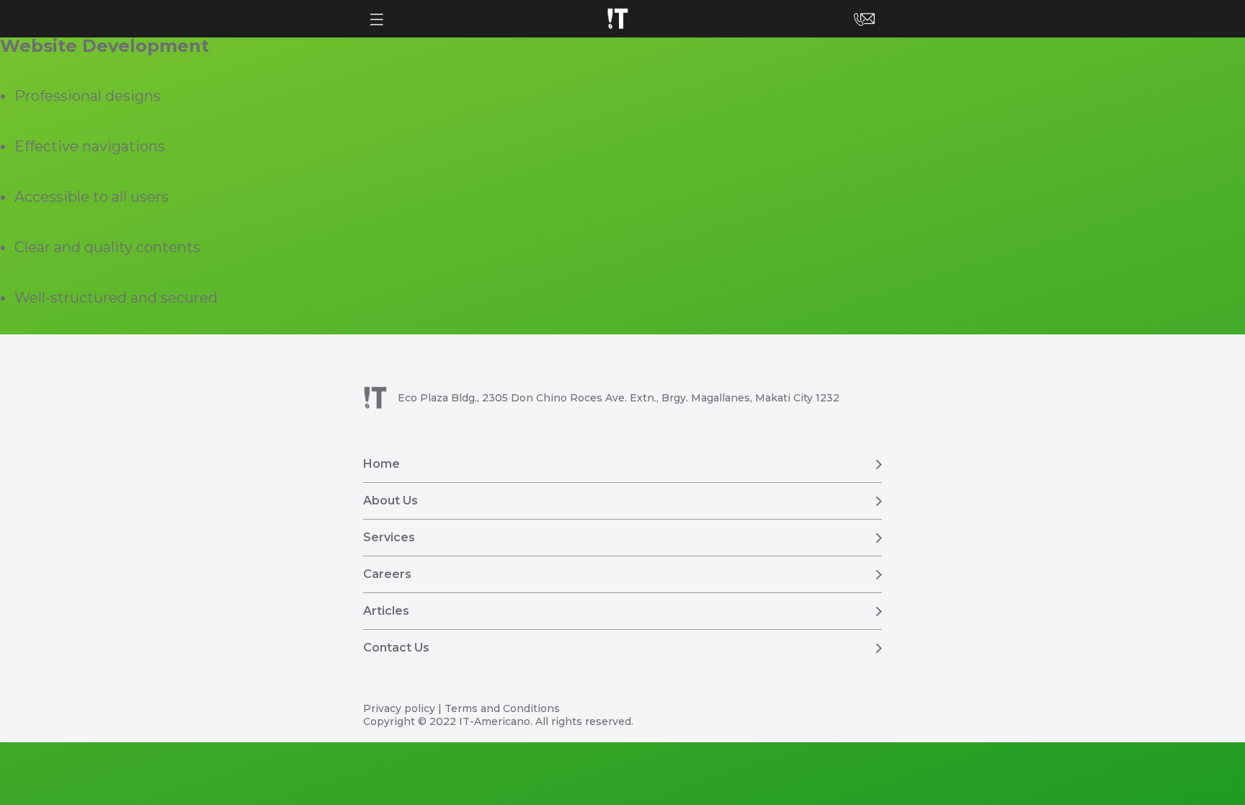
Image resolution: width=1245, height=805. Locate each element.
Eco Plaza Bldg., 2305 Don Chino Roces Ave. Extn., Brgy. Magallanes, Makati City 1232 (618, 397)
